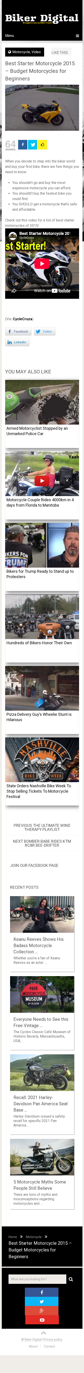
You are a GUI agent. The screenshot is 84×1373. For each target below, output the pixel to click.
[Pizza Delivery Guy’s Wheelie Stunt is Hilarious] (42, 688)
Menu (9, 36)
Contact (49, 1346)
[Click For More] (42, 145)
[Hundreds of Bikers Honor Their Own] (42, 616)
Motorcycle (21, 52)
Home (13, 1237)
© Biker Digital (31, 1339)
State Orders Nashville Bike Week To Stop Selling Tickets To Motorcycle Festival (38, 791)
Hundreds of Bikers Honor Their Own (39, 642)
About (33, 1346)
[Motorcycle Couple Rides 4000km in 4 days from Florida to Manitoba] (42, 473)
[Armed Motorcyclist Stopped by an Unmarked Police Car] (42, 402)
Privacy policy (52, 1339)
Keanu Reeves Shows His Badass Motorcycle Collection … (38, 945)
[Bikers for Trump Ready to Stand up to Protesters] (42, 545)
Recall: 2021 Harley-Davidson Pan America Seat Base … (40, 1104)
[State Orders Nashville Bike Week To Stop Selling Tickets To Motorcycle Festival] (42, 759)
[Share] (22, 145)
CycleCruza (22, 319)
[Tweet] (32, 145)
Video (36, 52)
